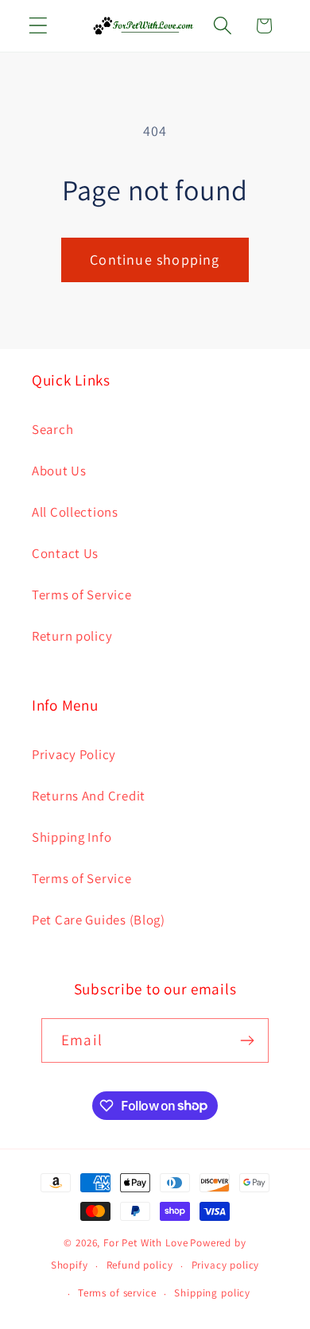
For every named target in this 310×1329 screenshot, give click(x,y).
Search (52, 429)
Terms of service (117, 1293)
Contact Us (65, 553)
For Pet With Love (145, 1243)
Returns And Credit (88, 795)
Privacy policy (226, 1265)
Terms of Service (82, 594)
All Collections (75, 512)
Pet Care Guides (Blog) (98, 919)
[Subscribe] (247, 1040)
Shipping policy (212, 1293)
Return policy (72, 636)
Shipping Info (71, 837)
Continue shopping (154, 259)
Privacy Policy (74, 754)
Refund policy (140, 1265)
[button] (38, 26)
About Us (59, 470)
